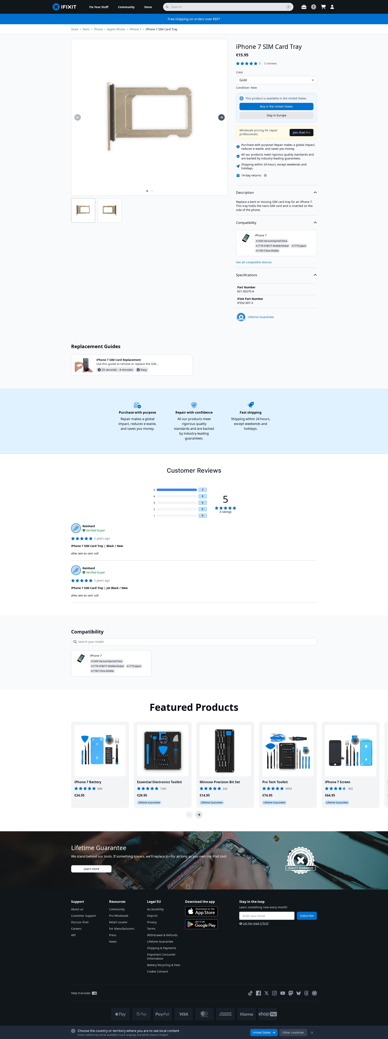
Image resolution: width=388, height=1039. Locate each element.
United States (262, 1032)
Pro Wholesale (118, 916)
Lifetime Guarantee (160, 941)
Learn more (91, 869)
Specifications (246, 275)
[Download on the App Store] (201, 911)
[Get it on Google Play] (201, 924)
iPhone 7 (135, 29)
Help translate (80, 993)
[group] (77, 117)
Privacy (152, 922)
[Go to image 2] (152, 191)
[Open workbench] (304, 7)
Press (112, 935)
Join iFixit (301, 132)
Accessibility (155, 909)
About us (77, 909)
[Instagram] (274, 993)
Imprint (152, 916)
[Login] (332, 7)
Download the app (200, 901)
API (73, 935)
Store (74, 29)
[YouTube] (282, 993)
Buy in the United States (276, 106)
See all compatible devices (254, 262)
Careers (76, 928)
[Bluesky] (298, 993)
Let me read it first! (256, 923)
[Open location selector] (314, 7)
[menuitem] (98, 7)
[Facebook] (258, 993)
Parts (86, 29)
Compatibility (246, 222)
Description (245, 192)
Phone (98, 29)
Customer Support (83, 916)
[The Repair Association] (314, 993)
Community (117, 909)
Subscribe (307, 916)
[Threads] (306, 993)
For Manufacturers (121, 928)
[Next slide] (198, 814)
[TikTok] (250, 993)
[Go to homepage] (66, 7)
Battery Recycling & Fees (163, 965)
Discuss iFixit (80, 922)
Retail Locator (118, 922)
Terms (151, 928)
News (113, 941)
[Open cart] (323, 7)
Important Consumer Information (161, 956)
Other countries (293, 1032)
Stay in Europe (276, 115)
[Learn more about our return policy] (265, 175)
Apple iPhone (116, 29)
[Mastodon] (290, 993)
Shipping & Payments (161, 948)
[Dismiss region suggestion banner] (312, 1032)
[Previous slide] (189, 814)
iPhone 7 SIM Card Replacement (118, 360)
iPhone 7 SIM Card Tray (161, 29)
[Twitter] (266, 993)
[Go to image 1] (147, 191)
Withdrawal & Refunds (162, 935)
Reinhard (88, 526)
